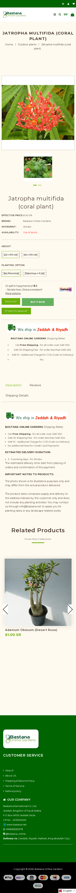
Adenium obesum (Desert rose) (31, 630)
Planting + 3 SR (34, 273)
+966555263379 (14, 829)
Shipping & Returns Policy (19, 780)
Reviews (35, 385)
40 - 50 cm (30, 254)
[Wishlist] (74, 3)
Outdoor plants (27, 44)
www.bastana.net (17, 824)
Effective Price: (12, 215)
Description (13, 385)
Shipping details (16, 395)
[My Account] (69, 3)
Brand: (6, 221)
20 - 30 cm (10, 254)
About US (10, 775)
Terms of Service (14, 785)
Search (9, 770)
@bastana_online (15, 833)
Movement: (9, 226)
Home (9, 44)
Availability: (10, 232)
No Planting (11, 273)
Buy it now (38, 302)
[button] (67, 891)
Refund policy (13, 791)
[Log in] (63, 3)
